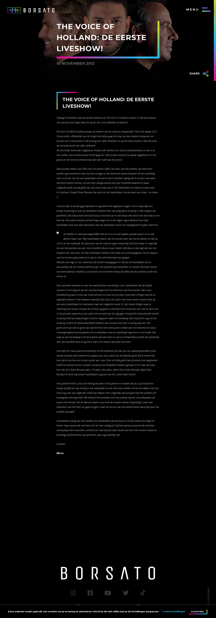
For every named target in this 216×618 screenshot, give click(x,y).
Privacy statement (208, 600)
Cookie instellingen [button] (173, 611)
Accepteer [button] (197, 611)
